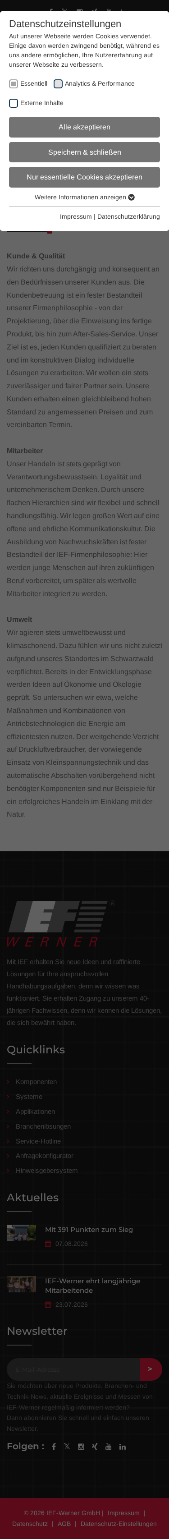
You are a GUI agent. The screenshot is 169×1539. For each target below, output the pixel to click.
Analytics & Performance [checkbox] (100, 83)
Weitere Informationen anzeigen (81, 197)
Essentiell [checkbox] (33, 83)
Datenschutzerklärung (128, 216)
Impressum (76, 216)
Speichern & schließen (84, 152)
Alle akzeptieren (84, 127)
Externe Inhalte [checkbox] (42, 102)
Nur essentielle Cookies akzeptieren (84, 177)
